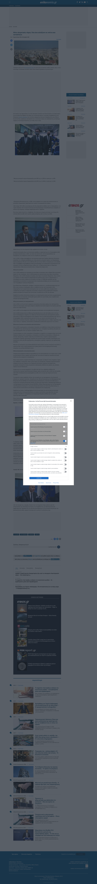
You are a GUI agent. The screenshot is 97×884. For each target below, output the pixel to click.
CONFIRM (39, 478)
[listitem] (48, 424)
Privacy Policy (56, 482)
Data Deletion (41, 482)
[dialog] (48, 442)
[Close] (71, 401)
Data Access (48, 482)
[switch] (65, 427)
